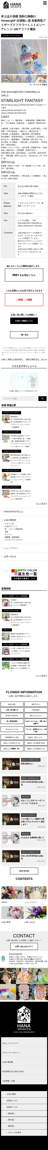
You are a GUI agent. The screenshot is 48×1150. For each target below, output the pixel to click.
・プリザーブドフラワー (13, 540)
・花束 (5, 532)
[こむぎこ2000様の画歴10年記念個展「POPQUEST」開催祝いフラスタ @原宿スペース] (6, 669)
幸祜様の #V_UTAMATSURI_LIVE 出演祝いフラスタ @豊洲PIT (20, 602)
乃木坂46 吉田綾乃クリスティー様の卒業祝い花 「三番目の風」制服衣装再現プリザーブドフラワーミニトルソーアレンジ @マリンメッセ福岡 (20, 441)
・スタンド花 (8, 524)
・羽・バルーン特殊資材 (13, 529)
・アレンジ (7, 534)
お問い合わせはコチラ (24, 946)
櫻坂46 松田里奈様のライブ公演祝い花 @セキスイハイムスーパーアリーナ (20, 636)
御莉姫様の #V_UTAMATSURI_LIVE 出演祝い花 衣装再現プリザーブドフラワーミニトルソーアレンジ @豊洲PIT (20, 422)
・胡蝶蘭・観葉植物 (11, 537)
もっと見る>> (41, 503)
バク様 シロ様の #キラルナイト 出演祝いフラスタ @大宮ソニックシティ (20, 651)
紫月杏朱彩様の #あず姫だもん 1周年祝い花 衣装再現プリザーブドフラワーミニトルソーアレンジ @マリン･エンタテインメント (20, 460)
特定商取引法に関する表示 (13, 1071)
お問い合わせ (10, 556)
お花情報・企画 (8, 1081)
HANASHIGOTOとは (13, 512)
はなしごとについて (10, 1043)
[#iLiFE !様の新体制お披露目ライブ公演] (8, 992)
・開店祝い (10, 1126)
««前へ (12, 359)
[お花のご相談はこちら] (24, 324)
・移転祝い (10, 1113)
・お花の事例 (10, 1094)
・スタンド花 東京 (13, 1132)
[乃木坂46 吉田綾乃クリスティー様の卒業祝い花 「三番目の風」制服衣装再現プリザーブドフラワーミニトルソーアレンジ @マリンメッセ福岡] (6, 442)
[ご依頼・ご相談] (24, 305)
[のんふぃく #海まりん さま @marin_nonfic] (40, 976)
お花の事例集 (10, 520)
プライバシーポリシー (11, 1053)
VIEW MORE (24, 871)
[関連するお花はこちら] (24, 281)
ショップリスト (11, 548)
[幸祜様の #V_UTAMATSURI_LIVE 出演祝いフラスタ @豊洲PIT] (6, 606)
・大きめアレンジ (10, 526)
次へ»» (36, 359)
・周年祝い (10, 1120)
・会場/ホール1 (11, 1100)
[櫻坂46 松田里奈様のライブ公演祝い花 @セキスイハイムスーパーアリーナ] (6, 640)
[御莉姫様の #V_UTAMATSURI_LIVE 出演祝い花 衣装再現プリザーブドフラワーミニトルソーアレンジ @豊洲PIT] (6, 422)
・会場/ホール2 (11, 1107)
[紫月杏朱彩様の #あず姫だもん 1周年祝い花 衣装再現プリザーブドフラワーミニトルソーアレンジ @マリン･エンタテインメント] (6, 461)
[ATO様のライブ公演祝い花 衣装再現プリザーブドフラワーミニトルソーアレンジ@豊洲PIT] (6, 480)
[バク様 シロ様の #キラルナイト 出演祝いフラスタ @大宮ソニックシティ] (6, 654)
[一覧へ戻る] (24, 338)
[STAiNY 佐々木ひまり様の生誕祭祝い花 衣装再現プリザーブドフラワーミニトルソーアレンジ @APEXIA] (6, 497)
